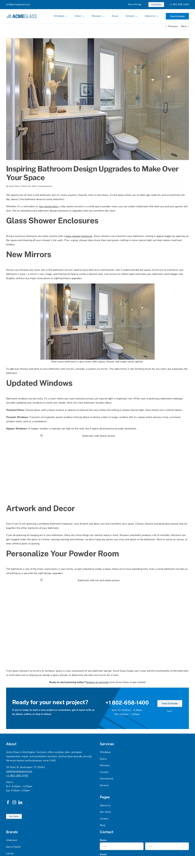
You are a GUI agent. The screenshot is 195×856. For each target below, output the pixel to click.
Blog (102, 825)
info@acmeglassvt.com (18, 4)
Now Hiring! (135, 4)
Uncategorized (45, 186)
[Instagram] (14, 802)
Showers (105, 765)
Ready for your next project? (50, 702)
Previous (173, 26)
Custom (104, 772)
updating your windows (29, 402)
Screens (104, 785)
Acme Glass (14, 186)
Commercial (106, 778)
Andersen (11, 840)
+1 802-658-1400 (179, 4)
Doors (103, 759)
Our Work (105, 812)
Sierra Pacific (13, 847)
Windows (105, 752)
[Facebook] (8, 802)
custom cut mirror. (98, 369)
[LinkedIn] (20, 802)
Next (183, 26)
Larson (10, 853)
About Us (105, 805)
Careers (104, 818)
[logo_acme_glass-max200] (21, 15)
